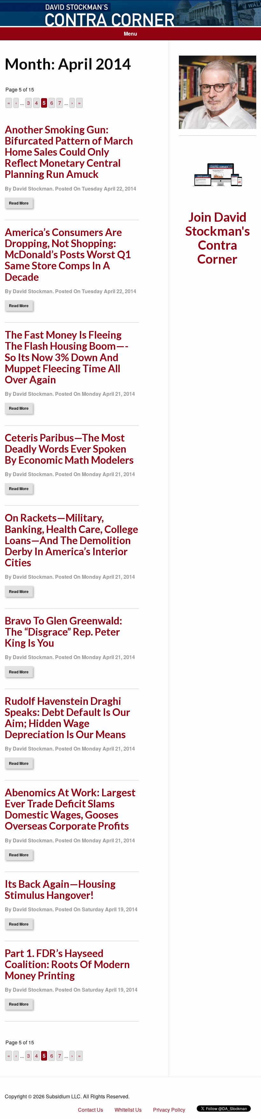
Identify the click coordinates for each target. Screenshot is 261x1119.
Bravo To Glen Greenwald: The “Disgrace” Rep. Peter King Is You (63, 631)
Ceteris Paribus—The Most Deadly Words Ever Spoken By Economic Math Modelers (69, 448)
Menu (130, 33)
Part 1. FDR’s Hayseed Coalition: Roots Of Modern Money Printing (67, 964)
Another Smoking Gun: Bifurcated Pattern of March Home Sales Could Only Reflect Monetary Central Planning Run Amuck (69, 151)
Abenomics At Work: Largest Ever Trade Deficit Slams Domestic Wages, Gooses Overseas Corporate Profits (70, 809)
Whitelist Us (128, 1109)
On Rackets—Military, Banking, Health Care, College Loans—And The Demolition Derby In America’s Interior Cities (71, 540)
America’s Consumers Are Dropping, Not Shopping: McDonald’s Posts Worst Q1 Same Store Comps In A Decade (68, 254)
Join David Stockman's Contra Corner (217, 237)
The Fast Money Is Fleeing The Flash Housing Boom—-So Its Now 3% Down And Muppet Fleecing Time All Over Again (67, 357)
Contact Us (90, 1109)
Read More (19, 203)
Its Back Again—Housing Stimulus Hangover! (60, 889)
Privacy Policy (169, 1109)
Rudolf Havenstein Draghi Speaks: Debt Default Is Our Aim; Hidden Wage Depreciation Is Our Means (67, 718)
